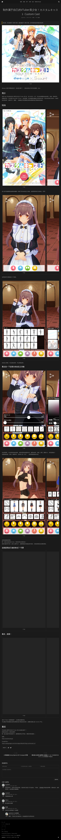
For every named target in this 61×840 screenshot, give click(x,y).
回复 (3, 787)
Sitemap (6, 831)
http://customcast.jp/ (7, 738)
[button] (58, 1)
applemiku (23, 17)
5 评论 (33, 17)
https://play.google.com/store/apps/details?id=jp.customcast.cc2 (18, 743)
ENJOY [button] (4, 747)
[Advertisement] (45, 829)
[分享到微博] (8, 747)
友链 (24, 1)
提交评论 (56, 779)
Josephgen (7, 784)
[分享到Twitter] (11, 747)
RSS (2, 831)
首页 (21, 1)
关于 (27, 1)
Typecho (9, 833)
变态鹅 (6, 807)
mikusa (6, 800)
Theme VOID (14, 833)
